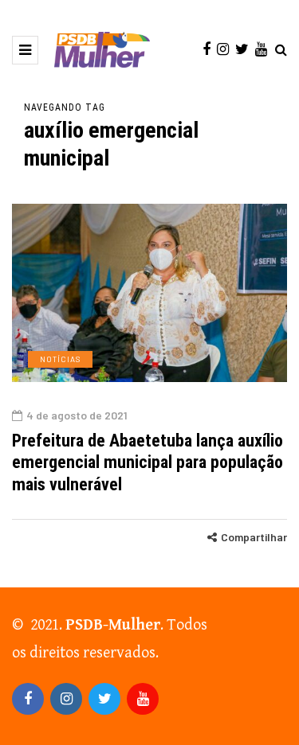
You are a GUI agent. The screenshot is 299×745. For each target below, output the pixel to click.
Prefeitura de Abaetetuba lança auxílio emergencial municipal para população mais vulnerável (147, 462)
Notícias (60, 359)
